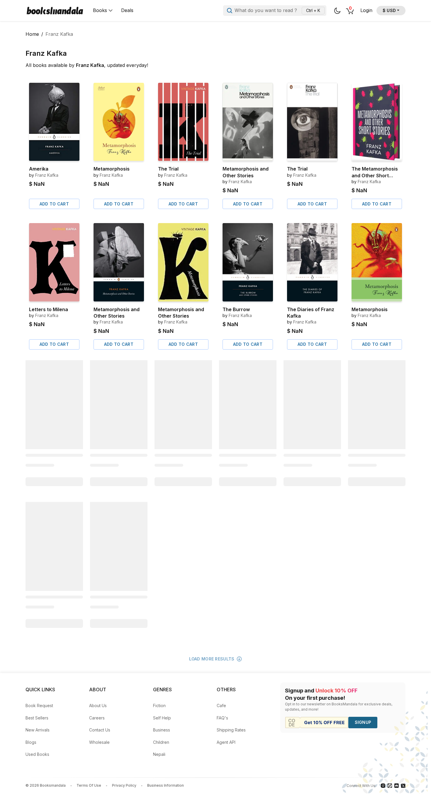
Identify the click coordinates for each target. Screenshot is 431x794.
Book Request (39, 705)
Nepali (159, 754)
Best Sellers (37, 717)
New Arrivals (38, 729)
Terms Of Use (89, 785)
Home (32, 34)
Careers (97, 717)
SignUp (363, 722)
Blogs (31, 742)
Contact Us (99, 729)
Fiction (159, 705)
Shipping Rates (231, 729)
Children (161, 742)
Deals (127, 10)
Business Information (165, 785)
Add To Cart (54, 203)
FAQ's (222, 717)
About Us (98, 705)
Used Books (37, 754)
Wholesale (99, 742)
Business (161, 729)
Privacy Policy (124, 785)
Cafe (221, 705)
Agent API (226, 742)
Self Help (162, 717)
